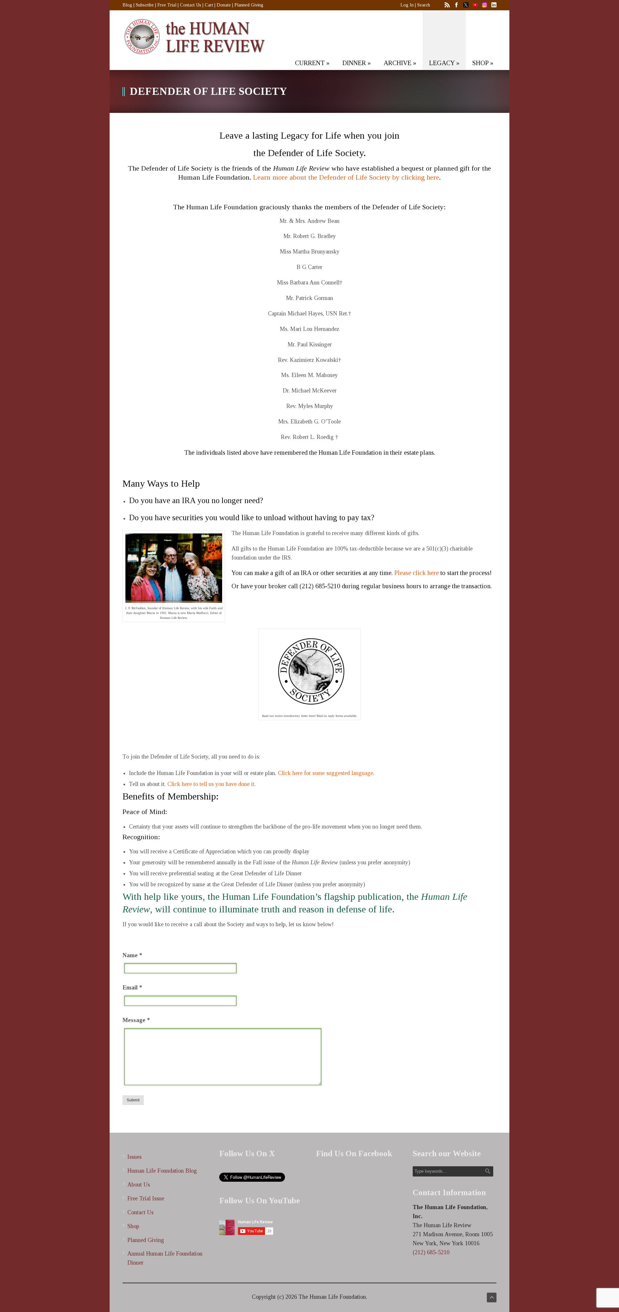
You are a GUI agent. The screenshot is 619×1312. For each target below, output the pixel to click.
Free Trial (166, 5)
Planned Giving (248, 5)
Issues (134, 1157)
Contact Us (190, 5)
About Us (138, 1184)
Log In (407, 5)
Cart (209, 5)
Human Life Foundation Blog (162, 1171)
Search (423, 5)
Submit (133, 1100)
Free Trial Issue (145, 1198)
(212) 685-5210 (431, 1252)
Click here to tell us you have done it (210, 784)
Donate (224, 5)
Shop (133, 1226)
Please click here (416, 572)
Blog (127, 5)
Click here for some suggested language (325, 773)
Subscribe (145, 5)
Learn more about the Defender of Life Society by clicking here (346, 177)
